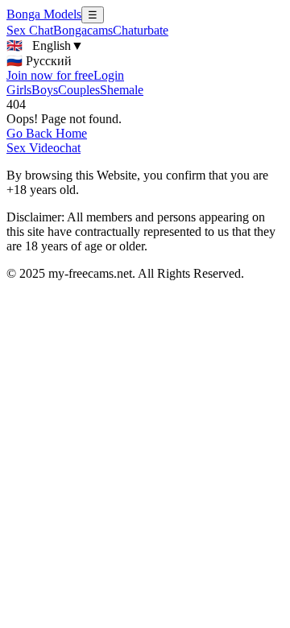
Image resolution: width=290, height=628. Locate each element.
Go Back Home (46, 133)
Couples (79, 90)
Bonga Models (43, 14)
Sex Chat (29, 30)
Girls (18, 90)
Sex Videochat (43, 148)
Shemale (121, 90)
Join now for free (49, 75)
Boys (44, 90)
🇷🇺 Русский (39, 61)
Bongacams (83, 30)
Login (108, 75)
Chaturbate (140, 30)
